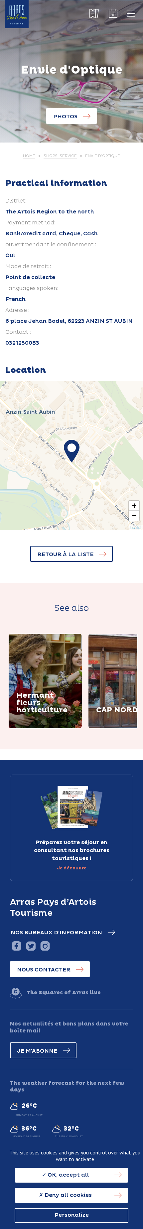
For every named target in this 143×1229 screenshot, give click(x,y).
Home (29, 156)
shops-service (60, 156)
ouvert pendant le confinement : (50, 244)
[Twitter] (30, 946)
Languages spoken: (32, 288)
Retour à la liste (65, 554)
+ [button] (134, 505)
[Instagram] (45, 946)
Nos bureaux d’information (56, 932)
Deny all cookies (67, 1195)
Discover (37, 727)
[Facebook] (16, 946)
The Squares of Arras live (64, 992)
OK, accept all (67, 1175)
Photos (65, 116)
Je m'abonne (37, 1051)
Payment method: (30, 222)
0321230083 (22, 343)
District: (16, 201)
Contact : (18, 332)
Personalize (72, 1215)
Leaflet (135, 527)
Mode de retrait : (28, 266)
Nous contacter (44, 969)
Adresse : (17, 310)
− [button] (134, 515)
